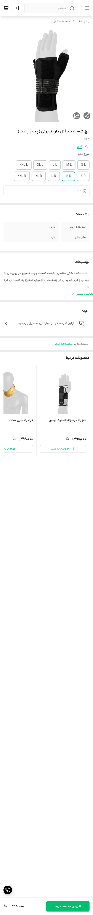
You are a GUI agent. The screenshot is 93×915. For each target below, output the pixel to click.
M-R (68, 176)
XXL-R (22, 176)
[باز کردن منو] (86, 8)
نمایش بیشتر (84, 294)
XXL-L (24, 165)
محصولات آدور (62, 21)
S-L (83, 165)
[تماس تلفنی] (7, 890)
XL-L (40, 165)
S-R (83, 176)
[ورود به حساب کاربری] (17, 8)
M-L (69, 165)
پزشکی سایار (83, 21)
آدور (79, 146)
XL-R (38, 176)
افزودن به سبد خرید (68, 906)
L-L (55, 165)
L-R (53, 176)
